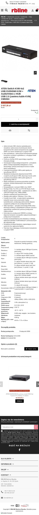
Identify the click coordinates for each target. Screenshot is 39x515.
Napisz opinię (32, 349)
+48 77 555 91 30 (9, 491)
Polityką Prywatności (7, 441)
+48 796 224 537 (9, 493)
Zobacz (19, 401)
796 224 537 (21, 3)
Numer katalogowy (7, 336)
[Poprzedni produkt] (35, 20)
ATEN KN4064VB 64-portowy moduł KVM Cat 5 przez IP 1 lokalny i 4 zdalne (19, 394)
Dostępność (34, 110)
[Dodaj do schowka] (10, 130)
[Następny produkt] (36, 20)
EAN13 (3, 338)
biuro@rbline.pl (8, 497)
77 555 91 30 (13, 3)
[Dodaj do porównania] (29, 130)
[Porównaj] (21, 391)
